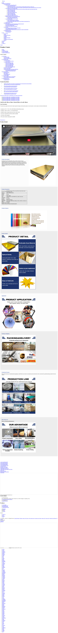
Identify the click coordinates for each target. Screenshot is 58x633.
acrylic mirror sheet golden (4, 463)
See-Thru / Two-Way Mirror (8, 67)
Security (5, 40)
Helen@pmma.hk (9, 499)
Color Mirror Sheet (3, 466)
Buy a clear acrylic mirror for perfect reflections (11, 91)
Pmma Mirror (2, 472)
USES (3, 32)
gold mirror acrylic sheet (3, 467)
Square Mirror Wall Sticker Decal (12, 17)
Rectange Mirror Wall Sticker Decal (13, 18)
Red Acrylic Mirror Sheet (11, 13)
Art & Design (6, 33)
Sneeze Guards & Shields (7, 58)
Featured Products (17, 518)
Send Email (2, 520)
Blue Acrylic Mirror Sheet (9, 62)
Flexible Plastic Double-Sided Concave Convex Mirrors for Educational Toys (19, 21)
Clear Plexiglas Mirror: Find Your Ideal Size (10, 86)
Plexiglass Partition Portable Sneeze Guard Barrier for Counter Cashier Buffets (17, 29)
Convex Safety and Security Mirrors (13, 19)
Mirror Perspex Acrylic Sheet (4, 471)
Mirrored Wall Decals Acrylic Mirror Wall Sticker (13, 16)
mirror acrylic (2, 470)
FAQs (3, 42)
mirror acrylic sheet (25, 518)
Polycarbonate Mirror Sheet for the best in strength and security (15, 23)
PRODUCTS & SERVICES (6, 3)
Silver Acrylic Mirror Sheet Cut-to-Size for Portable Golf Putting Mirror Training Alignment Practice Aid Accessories (24, 7)
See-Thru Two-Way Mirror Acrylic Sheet (12, 15)
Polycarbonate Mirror (7, 74)
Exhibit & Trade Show (7, 35)
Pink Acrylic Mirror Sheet (11, 10)
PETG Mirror (6, 73)
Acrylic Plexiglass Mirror (4, 464)
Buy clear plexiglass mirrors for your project (10, 89)
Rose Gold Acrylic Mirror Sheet (12, 12)
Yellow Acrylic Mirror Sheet (12, 14)
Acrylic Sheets (6, 27)
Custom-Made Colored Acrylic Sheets (11, 28)
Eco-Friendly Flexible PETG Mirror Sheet (12, 24)
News (3, 41)
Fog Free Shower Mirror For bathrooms (11, 26)
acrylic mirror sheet (31, 518)
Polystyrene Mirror (6, 72)
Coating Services (6, 79)
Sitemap (21, 518)
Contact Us (3, 43)
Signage (5, 38)
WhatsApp (1, 521)
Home (3, 2)
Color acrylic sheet (6, 57)
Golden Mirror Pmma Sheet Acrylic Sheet (6, 469)
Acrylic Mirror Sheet (7, 4)
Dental (5, 34)
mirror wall (47, 518)
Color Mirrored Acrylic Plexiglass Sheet (11, 8)
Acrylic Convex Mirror (7, 68)
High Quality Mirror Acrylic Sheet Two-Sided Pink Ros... (12, 84)
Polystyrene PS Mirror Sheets (10, 25)
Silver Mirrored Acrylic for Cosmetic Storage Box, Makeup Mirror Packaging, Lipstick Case (21, 6)
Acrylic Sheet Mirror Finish (4, 465)
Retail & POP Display (7, 37)
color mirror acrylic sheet (37, 518)
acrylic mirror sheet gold (3, 462)
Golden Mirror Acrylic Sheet (4, 468)
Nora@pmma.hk (4, 499)
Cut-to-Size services (9, 31)
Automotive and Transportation (8, 39)
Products (3, 50)
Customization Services (7, 30)
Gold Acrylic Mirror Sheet (11, 11)
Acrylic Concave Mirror (9, 22)
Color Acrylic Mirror (5, 51)
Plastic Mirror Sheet (5, 71)
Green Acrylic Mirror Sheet (10, 64)
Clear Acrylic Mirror (7, 60)
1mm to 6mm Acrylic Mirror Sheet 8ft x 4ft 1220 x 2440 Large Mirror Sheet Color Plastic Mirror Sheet (22, 9)
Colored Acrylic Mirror (52, 518)
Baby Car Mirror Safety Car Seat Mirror (13, 20)
